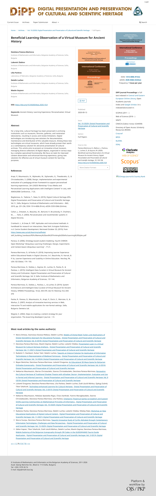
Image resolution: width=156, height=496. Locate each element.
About (54, 22)
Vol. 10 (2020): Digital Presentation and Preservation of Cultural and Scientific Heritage (58, 30)
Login (147, 2)
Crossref (119, 133)
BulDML (119, 141)
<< (12, 443)
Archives (25, 22)
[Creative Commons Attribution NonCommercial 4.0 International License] (130, 172)
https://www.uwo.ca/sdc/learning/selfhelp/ (28, 232)
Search (144, 22)
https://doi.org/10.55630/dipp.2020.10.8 (31, 105)
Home (13, 30)
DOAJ (118, 144)
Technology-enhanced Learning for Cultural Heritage (51, 386)
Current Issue (13, 22)
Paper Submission (40, 22)
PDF (83, 101)
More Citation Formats (88, 167)
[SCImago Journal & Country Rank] (130, 176)
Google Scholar (131, 104)
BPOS (118, 137)
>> (29, 443)
